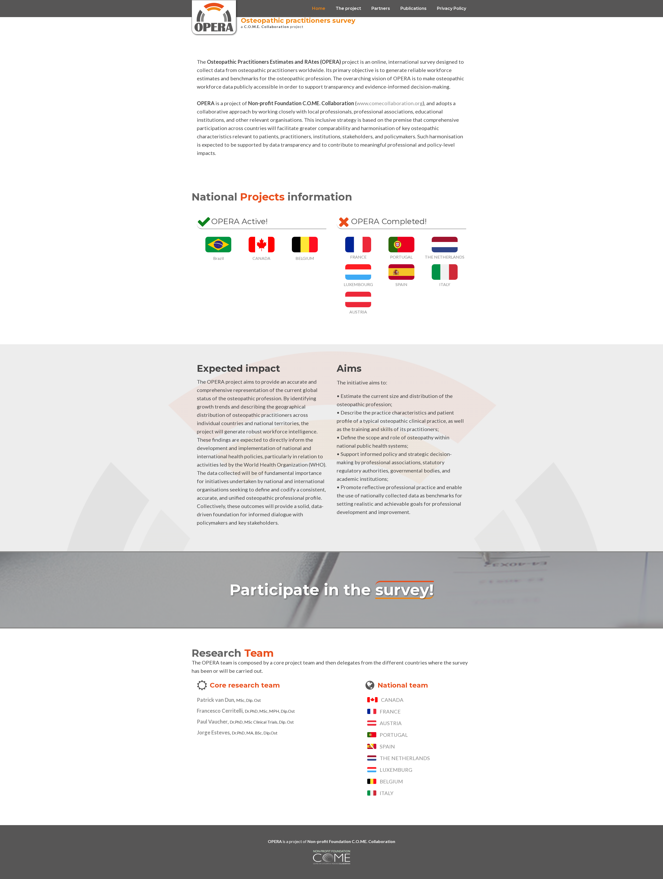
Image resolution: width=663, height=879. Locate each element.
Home (318, 8)
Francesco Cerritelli (220, 711)
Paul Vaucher (212, 721)
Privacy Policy (451, 8)
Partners (380, 8)
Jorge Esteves (213, 732)
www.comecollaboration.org (390, 103)
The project (348, 8)
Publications (413, 8)
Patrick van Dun (215, 700)
